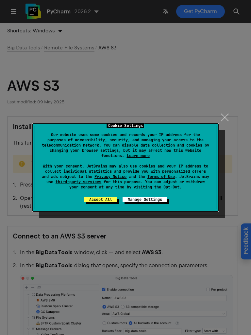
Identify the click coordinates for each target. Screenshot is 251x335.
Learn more (138, 155)
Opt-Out (171, 187)
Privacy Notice (110, 176)
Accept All (100, 199)
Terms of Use (161, 176)
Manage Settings (145, 199)
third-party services (78, 182)
